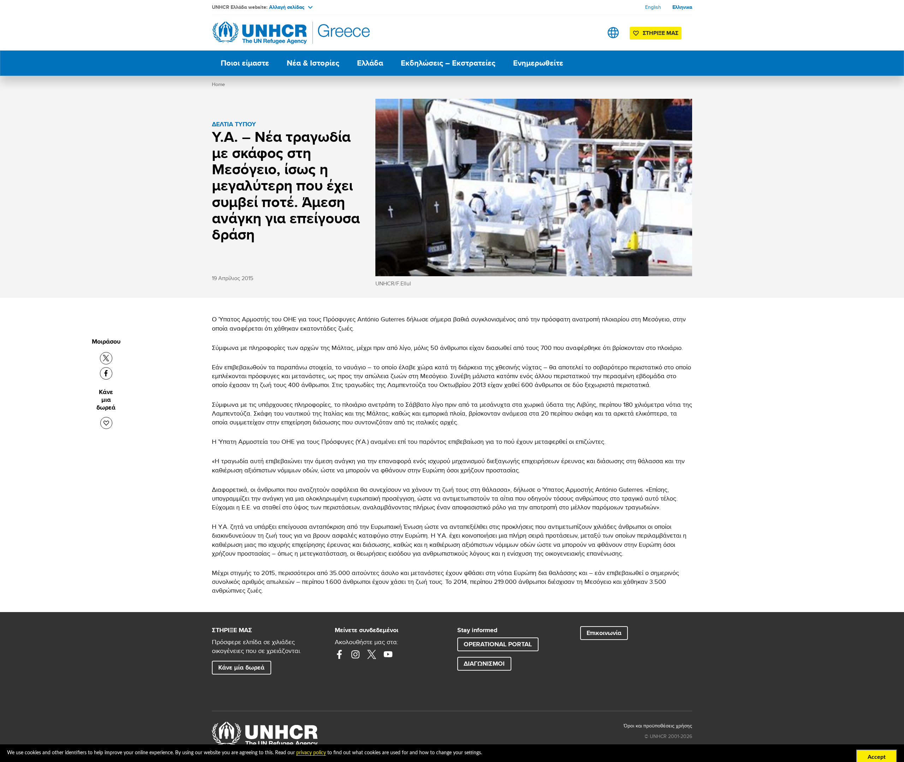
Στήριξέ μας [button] (660, 33)
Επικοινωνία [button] (604, 632)
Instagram (355, 654)
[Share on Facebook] (106, 373)
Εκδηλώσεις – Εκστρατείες (448, 63)
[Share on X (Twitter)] (106, 358)
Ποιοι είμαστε (245, 63)
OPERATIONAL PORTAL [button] (498, 644)
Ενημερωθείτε (538, 63)
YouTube (388, 654)
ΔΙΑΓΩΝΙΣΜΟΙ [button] (484, 663)
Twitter (371, 654)
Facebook (339, 654)
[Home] (261, 33)
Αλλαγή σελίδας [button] (286, 7)
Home (218, 84)
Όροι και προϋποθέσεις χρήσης (658, 725)
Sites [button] (613, 32)
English (653, 7)
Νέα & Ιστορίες (313, 63)
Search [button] (591, 32)
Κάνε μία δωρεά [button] (241, 667)
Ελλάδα (370, 63)
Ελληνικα (682, 7)
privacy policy (311, 752)
